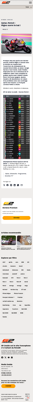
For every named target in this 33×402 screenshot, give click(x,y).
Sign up (3, 394)
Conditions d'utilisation (11, 394)
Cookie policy (18, 396)
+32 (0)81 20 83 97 (6, 375)
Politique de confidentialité (8, 396)
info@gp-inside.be (6, 373)
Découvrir (16, 217)
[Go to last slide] (4, 241)
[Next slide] (29, 241)
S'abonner (8, 386)
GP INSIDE (3, 19)
